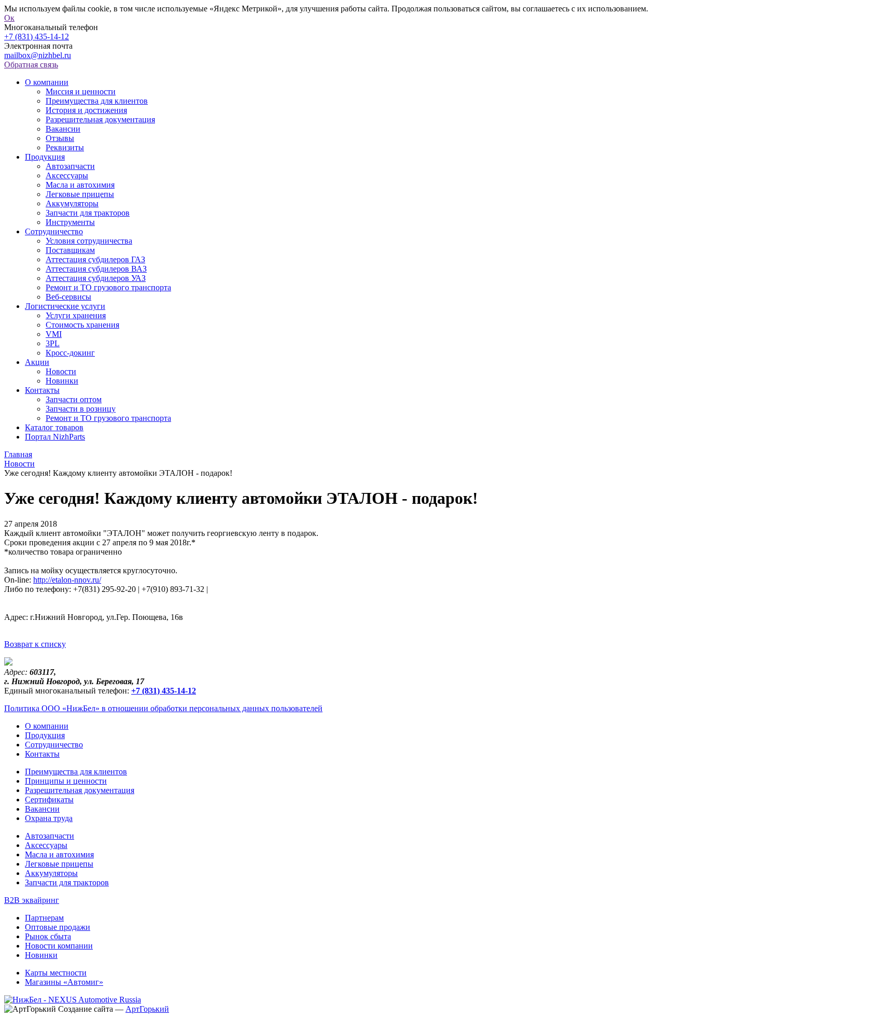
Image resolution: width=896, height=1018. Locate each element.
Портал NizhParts (55, 436)
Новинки (62, 380)
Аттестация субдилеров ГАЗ (95, 259)
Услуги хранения (76, 315)
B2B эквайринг (31, 900)
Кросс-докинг (70, 352)
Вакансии (63, 128)
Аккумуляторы (72, 203)
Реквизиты (65, 147)
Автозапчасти (70, 166)
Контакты (42, 390)
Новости (61, 371)
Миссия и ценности (81, 91)
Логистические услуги (65, 306)
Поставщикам (70, 250)
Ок (9, 17)
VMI (54, 334)
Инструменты (70, 222)
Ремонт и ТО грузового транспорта (108, 287)
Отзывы (60, 138)
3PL (53, 343)
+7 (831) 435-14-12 (36, 36)
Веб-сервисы (68, 296)
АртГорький (147, 1009)
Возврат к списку (35, 644)
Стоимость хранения (82, 324)
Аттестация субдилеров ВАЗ (96, 268)
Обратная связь (31, 64)
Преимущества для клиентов (97, 100)
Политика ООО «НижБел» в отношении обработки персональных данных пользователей (163, 708)
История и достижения (86, 110)
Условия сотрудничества (89, 240)
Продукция (45, 156)
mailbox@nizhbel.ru (37, 55)
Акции (37, 362)
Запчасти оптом (74, 399)
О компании (46, 82)
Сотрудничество (54, 231)
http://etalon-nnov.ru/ (67, 579)
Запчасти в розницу (81, 408)
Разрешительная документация (100, 119)
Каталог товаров (54, 427)
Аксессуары (67, 175)
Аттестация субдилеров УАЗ (96, 278)
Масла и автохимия (80, 184)
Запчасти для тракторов (88, 212)
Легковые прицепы (80, 194)
